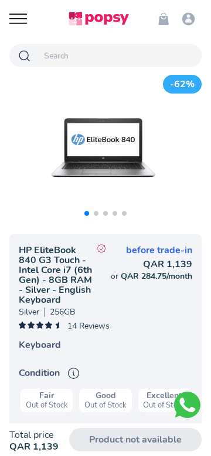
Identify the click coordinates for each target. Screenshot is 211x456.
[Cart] (163, 18)
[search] (120, 55)
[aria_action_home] (99, 19)
